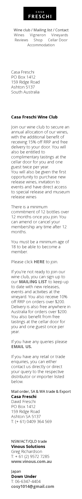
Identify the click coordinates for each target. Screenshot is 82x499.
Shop (38, 39)
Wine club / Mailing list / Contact (41, 29)
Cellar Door (58, 39)
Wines (19, 34)
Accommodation (41, 44)
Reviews (21, 39)
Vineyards (59, 34)
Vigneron (38, 34)
